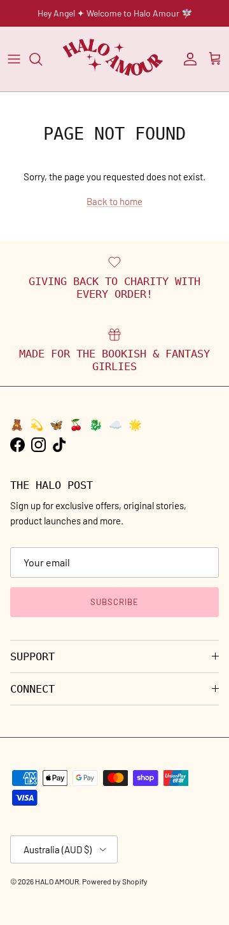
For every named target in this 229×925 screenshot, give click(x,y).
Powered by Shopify (115, 881)
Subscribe (114, 602)
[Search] (42, 59)
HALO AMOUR (57, 881)
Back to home (114, 201)
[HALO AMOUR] (114, 59)
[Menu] (14, 59)
